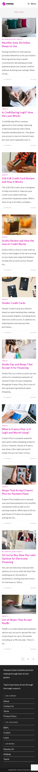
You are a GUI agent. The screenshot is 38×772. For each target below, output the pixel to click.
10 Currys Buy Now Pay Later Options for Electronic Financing (19, 558)
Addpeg (7, 754)
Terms (6, 711)
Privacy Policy (9, 716)
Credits (19, 39)
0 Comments (7, 79)
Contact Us (8, 706)
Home (16, 12)
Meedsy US (8, 749)
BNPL (6, 727)
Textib (6, 759)
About (6, 701)
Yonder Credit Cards (13, 302)
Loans (6, 737)
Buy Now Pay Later (9, 39)
